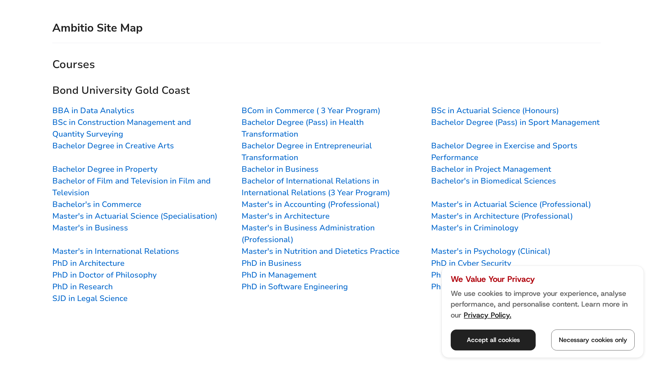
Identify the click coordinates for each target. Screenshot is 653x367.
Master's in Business (90, 227)
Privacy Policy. (487, 315)
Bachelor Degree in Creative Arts (113, 145)
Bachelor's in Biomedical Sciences (493, 181)
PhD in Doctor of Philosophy (104, 275)
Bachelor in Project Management (491, 169)
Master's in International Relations (115, 251)
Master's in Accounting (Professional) (311, 204)
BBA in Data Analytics (93, 110)
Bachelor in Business (280, 169)
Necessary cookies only (593, 340)
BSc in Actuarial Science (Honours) (495, 110)
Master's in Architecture (286, 216)
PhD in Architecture (88, 263)
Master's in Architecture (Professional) (502, 216)
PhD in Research (82, 286)
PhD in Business (272, 263)
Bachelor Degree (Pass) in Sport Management (515, 122)
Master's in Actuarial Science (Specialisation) (134, 216)
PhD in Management (279, 275)
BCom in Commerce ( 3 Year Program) (311, 110)
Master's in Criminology (474, 227)
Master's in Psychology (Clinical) (490, 251)
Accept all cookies (493, 340)
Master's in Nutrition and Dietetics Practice (320, 251)
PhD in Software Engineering (295, 286)
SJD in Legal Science (90, 298)
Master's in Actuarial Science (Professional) (511, 204)
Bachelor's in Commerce (96, 204)
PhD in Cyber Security (471, 263)
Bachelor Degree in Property (104, 169)
